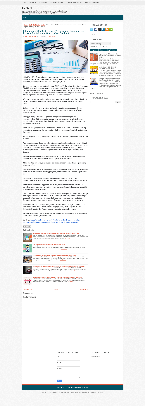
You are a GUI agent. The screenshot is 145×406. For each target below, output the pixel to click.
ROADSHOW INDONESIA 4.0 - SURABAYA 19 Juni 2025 (108, 67)
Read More (67, 238)
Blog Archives (111, 50)
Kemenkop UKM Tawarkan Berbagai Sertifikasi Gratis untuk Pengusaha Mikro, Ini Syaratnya (58, 266)
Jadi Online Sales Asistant (74, 3)
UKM (30, 25)
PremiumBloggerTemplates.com (79, 392)
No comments (51, 36)
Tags (101, 50)
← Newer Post (28, 289)
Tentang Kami (43, 3)
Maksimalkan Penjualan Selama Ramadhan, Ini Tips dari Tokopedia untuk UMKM (56, 233)
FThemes (49, 392)
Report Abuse (96, 93)
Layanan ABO (32, 3)
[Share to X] (28, 226)
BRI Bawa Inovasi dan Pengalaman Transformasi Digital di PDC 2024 (109, 79)
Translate (104, 46)
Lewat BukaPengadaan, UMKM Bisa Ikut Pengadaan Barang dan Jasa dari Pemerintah (57, 277)
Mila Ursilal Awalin (30, 36)
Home (24, 3)
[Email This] (24, 226)
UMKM (43, 25)
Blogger (86, 387)
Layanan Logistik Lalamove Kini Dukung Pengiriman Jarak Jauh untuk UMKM (110, 55)
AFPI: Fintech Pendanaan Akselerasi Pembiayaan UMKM (49, 244)
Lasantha (66, 392)
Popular (94, 50)
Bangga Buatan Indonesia (92, 3)
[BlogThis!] (26, 226)
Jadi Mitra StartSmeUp (56, 3)
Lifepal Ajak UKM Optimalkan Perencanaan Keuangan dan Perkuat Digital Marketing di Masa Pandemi (54, 32)
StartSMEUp (27, 8)
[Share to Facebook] (30, 226)
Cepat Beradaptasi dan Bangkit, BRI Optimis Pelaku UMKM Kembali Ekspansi (54, 255)
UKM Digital (36, 25)
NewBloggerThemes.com (97, 392)
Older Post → (84, 289)
